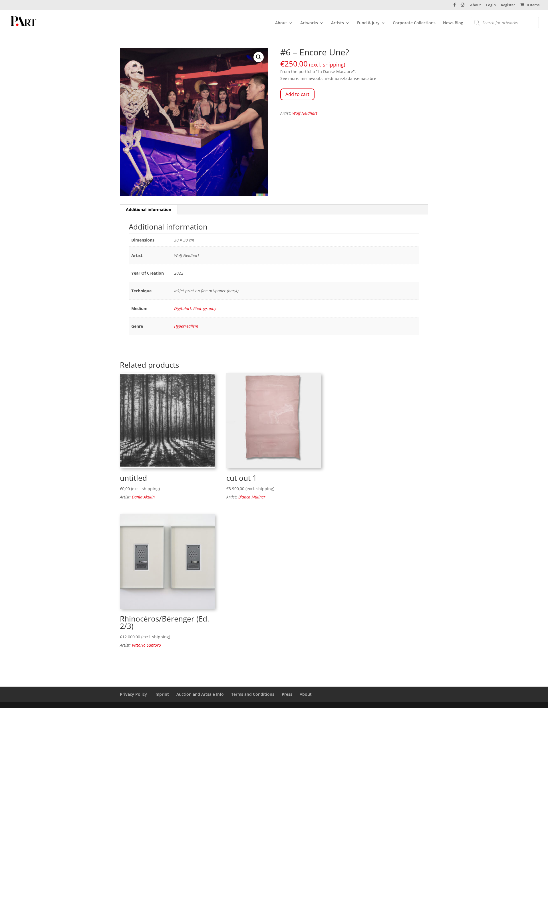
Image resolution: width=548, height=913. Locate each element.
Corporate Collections (414, 23)
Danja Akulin (143, 497)
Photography (204, 308)
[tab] (149, 209)
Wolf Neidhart (304, 113)
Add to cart (297, 94)
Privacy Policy (133, 694)
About (475, 5)
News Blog (453, 23)
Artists (337, 23)
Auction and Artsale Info (200, 694)
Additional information (148, 209)
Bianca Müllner (251, 497)
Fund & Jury (368, 23)
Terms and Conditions (252, 694)
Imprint (161, 694)
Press (287, 694)
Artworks (309, 23)
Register (508, 5)
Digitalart (182, 308)
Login (491, 5)
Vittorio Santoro (146, 645)
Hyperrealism (186, 326)
